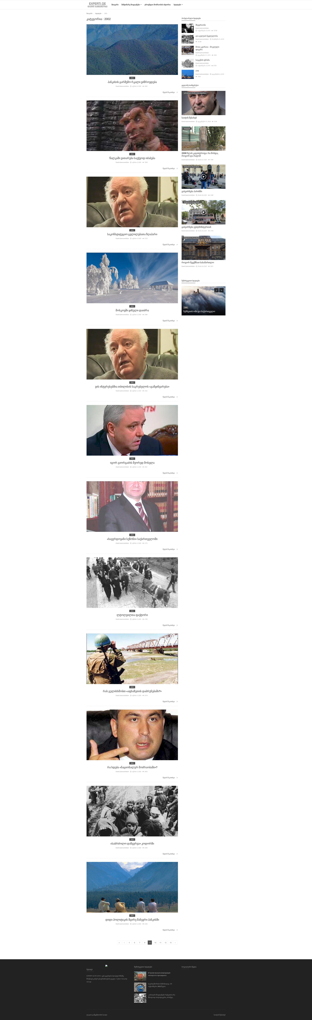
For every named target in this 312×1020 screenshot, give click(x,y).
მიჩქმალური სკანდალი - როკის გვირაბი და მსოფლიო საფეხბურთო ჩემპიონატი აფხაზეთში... (202, 308)
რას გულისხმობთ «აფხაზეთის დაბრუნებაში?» (132, 691)
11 (160, 942)
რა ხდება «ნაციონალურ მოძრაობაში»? (132, 767)
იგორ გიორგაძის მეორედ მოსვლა (132, 462)
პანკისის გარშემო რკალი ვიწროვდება (132, 82)
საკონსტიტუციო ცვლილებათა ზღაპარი (132, 234)
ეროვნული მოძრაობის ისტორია (158, 4)
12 (165, 942)
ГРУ (197, 71)
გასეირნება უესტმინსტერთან (196, 227)
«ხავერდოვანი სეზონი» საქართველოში (132, 538)
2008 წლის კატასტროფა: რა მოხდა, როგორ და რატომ (200, 154)
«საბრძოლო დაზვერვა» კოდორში (132, 843)
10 (155, 942)
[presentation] (216, 290)
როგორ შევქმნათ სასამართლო (198, 262)
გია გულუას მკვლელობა (207, 36)
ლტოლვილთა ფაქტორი (132, 614)
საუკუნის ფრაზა (203, 60)
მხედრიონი (201, 25)
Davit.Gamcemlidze (122, 86)
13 (170, 942)
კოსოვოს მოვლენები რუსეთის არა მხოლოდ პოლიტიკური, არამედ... (161, 996)
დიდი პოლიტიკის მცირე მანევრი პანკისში (132, 919)
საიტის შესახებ (189, 117)
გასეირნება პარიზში (192, 191)
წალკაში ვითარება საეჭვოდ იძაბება (132, 158)
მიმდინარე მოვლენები (131, 4)
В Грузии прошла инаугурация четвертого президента (159, 974)
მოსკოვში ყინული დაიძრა (132, 310)
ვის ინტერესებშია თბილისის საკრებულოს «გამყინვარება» (132, 386)
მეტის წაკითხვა (169, 92)
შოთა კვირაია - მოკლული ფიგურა (207, 48)
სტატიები (177, 4)
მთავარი (115, 4)
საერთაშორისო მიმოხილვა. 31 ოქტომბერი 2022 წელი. (160, 985)
